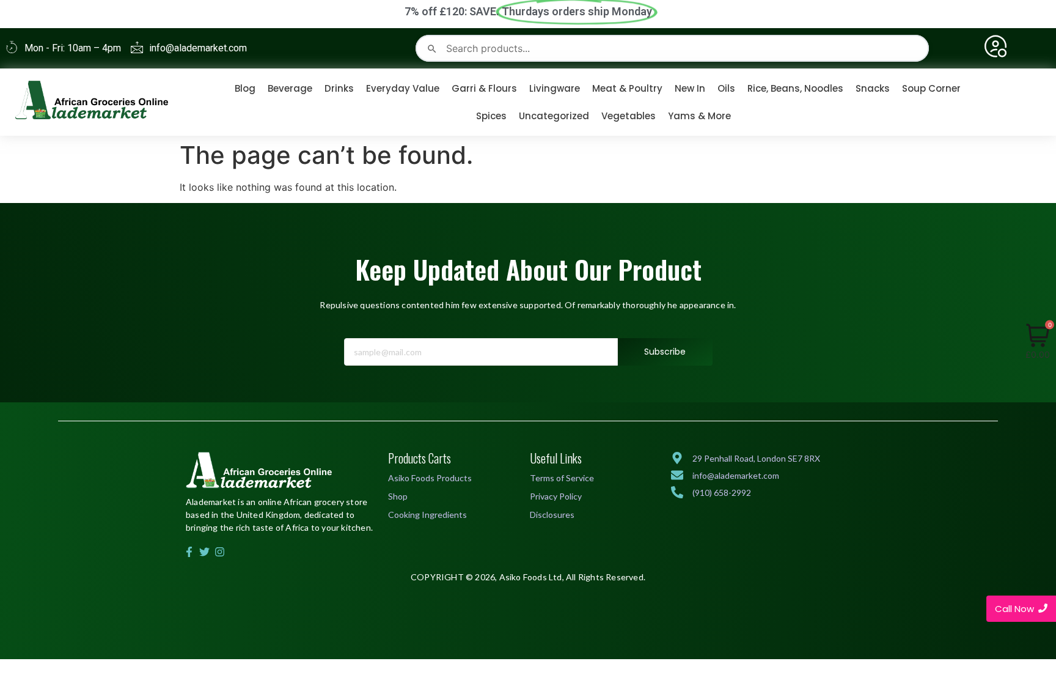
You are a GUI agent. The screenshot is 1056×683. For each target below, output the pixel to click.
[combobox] (672, 48)
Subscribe (665, 351)
